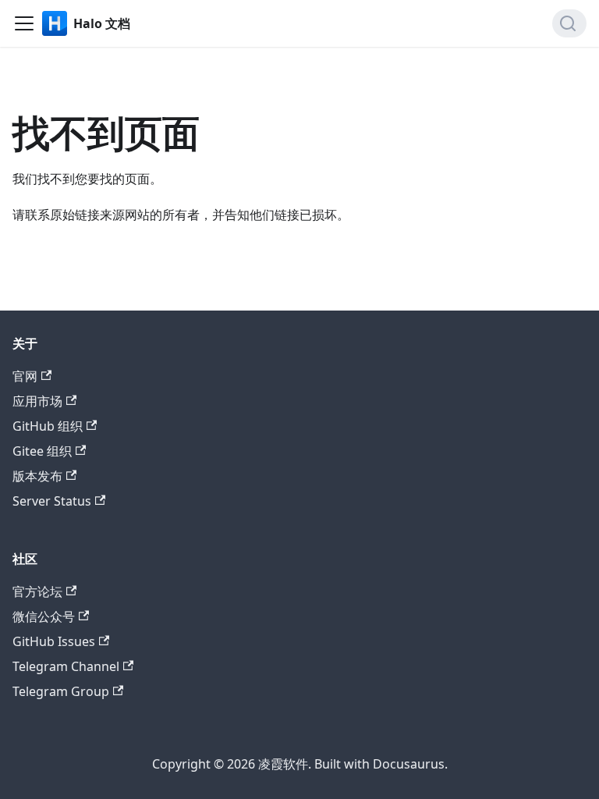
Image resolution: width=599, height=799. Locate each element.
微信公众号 (43, 616)
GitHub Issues (53, 641)
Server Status (51, 501)
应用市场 (37, 401)
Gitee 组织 (42, 451)
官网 (24, 376)
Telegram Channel (65, 666)
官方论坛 (37, 591)
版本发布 (37, 476)
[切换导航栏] (24, 23)
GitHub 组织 (47, 426)
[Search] (569, 23)
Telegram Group (60, 691)
